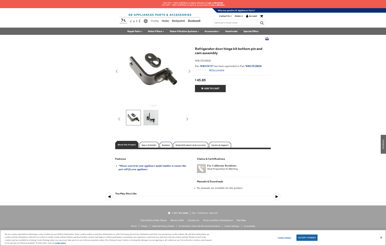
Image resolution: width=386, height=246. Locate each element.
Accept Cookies (307, 237)
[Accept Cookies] (381, 237)
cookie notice (60, 243)
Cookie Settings (284, 237)
